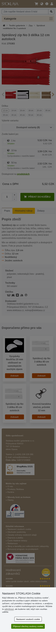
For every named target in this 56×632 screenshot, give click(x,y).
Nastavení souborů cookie (28, 619)
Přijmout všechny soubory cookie (28, 626)
